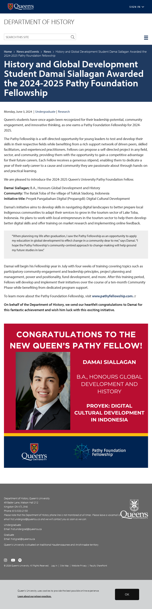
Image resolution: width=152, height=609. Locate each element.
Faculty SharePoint (98, 565)
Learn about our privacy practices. (34, 596)
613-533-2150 (20, 511)
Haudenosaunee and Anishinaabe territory (75, 544)
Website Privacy (79, 565)
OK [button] (127, 594)
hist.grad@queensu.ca (23, 539)
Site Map (64, 565)
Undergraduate (45, 111)
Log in (54, 565)
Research (64, 111)
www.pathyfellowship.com (112, 296)
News (47, 51)
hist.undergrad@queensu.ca (25, 519)
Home (8, 51)
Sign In (135, 7)
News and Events (28, 51)
